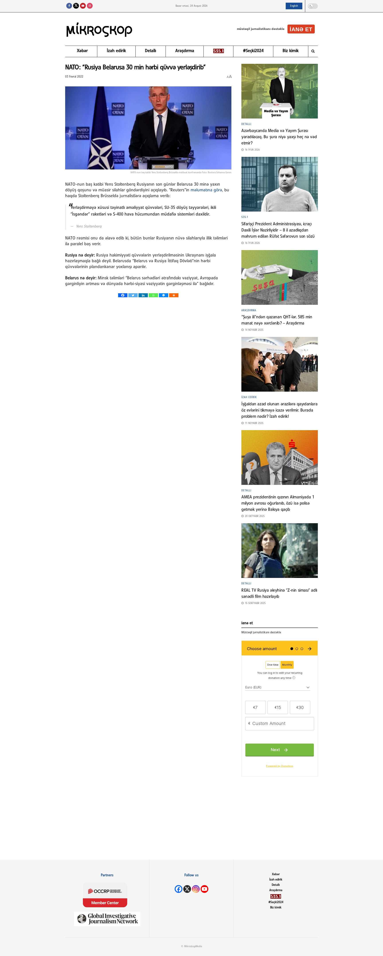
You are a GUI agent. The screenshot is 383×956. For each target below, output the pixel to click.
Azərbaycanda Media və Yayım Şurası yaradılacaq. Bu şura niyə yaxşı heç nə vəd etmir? (279, 137)
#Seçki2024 (253, 51)
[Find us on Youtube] (83, 6)
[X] (187, 889)
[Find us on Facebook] (69, 6)
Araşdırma (184, 51)
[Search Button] (313, 51)
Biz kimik (291, 51)
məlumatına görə (206, 190)
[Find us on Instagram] (90, 6)
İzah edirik (116, 51)
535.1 (244, 217)
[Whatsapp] (153, 295)
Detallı (150, 51)
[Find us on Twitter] (76, 6)
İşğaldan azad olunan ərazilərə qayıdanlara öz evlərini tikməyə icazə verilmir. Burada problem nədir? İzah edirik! (279, 410)
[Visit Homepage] (99, 29)
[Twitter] (133, 295)
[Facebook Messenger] (163, 295)
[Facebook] (122, 295)
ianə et (301, 29)
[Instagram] (196, 889)
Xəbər (82, 51)
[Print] (173, 295)
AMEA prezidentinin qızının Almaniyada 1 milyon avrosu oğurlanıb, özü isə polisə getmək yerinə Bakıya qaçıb (277, 503)
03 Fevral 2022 (74, 77)
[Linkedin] (143, 295)
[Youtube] (204, 889)
